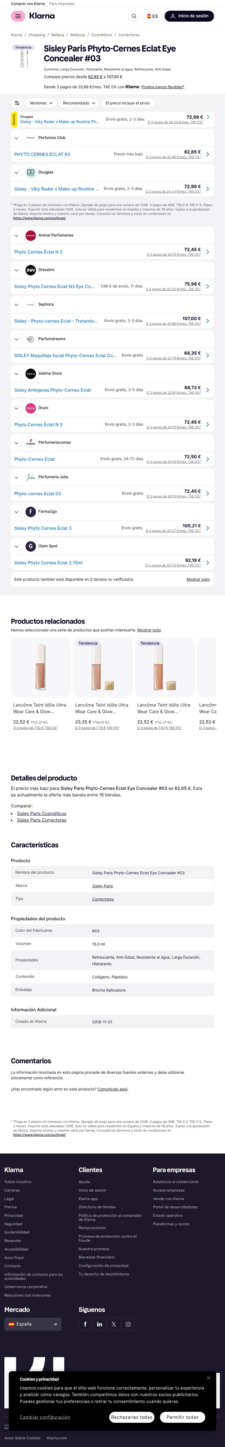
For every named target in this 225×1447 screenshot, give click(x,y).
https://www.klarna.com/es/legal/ (39, 218)
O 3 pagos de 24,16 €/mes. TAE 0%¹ (174, 462)
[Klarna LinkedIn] (99, 1324)
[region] (112, 1401)
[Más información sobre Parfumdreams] (16, 339)
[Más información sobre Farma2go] (16, 511)
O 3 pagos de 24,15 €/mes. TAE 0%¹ (174, 254)
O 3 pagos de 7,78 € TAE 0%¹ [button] (97, 728)
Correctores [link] (129, 35)
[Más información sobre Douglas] (16, 172)
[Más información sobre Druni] (16, 408)
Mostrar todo (149, 630)
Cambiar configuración (45, 1417)
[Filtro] (17, 103)
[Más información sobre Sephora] (16, 304)
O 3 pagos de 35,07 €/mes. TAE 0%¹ (173, 531)
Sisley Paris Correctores (41, 820)
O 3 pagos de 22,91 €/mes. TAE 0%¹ (174, 393)
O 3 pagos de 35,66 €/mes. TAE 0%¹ (173, 323)
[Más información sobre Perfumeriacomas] (16, 442)
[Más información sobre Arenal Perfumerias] (16, 235)
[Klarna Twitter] (113, 1324)
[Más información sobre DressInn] (16, 270)
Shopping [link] (37, 35)
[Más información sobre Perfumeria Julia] (16, 477)
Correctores (103, 899)
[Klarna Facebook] (85, 1324)
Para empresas (61, 4)
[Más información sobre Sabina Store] (16, 373)
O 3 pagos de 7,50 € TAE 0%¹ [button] (35, 728)
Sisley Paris (102, 886)
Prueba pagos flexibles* (162, 86)
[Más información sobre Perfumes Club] (16, 138)
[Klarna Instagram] (128, 1324)
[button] (152, 16)
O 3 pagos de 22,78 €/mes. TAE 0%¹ (173, 358)
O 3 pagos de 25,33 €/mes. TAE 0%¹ (173, 289)
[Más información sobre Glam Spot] (16, 546)
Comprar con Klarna (28, 4)
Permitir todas (182, 1417)
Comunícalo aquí (112, 1089)
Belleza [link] (57, 35)
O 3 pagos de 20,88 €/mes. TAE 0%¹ (173, 157)
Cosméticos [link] (101, 35)
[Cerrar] (209, 1378)
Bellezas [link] (77, 35)
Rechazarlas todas (132, 1417)
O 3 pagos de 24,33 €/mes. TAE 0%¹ (175, 122)
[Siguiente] (206, 683)
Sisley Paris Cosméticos (41, 813)
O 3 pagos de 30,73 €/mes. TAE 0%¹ (173, 565)
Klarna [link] (16, 35)
